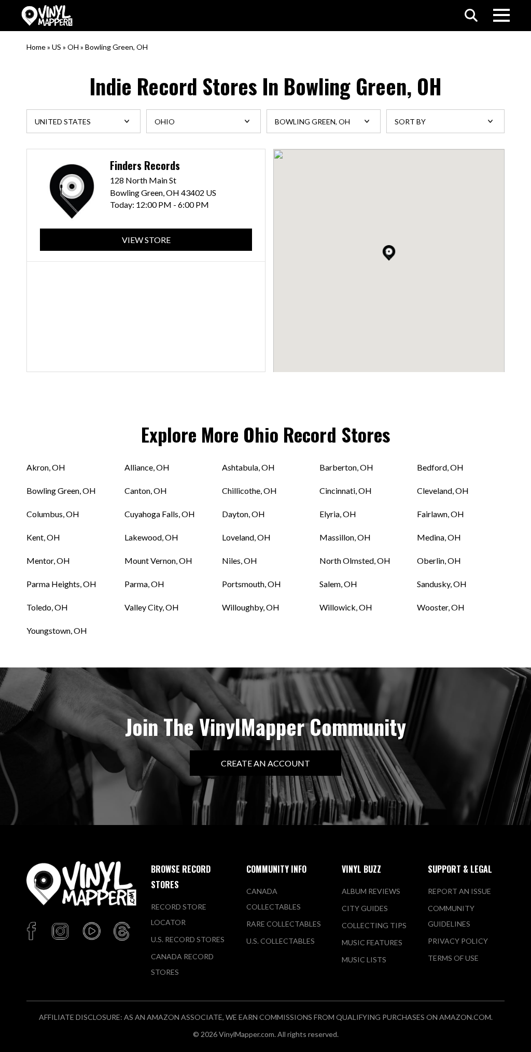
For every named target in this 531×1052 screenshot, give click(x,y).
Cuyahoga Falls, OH (159, 514)
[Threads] (122, 931)
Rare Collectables (283, 923)
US (56, 46)
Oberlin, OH (439, 560)
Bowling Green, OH (61, 490)
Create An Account (265, 763)
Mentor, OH (48, 560)
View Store (146, 240)
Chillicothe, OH (249, 490)
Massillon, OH (345, 537)
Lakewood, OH (151, 537)
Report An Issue (459, 891)
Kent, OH (43, 537)
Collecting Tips (374, 925)
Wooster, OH (441, 607)
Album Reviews (371, 891)
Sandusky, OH (442, 584)
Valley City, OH (151, 607)
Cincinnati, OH (345, 490)
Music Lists (364, 959)
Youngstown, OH (56, 630)
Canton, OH (145, 490)
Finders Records (145, 166)
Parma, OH (144, 584)
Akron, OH (45, 467)
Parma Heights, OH (61, 584)
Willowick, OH (345, 607)
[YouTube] (91, 931)
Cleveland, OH (443, 490)
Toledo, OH (47, 607)
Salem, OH (338, 584)
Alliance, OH (147, 467)
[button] (389, 253)
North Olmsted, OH (354, 560)
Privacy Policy (458, 940)
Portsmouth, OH (251, 584)
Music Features (372, 942)
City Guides (365, 908)
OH (73, 46)
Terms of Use (453, 958)
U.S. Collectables (280, 940)
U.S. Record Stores (188, 939)
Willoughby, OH (251, 607)
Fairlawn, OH (440, 514)
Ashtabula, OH (248, 467)
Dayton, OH (243, 514)
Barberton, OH (346, 467)
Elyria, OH (337, 514)
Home (36, 46)
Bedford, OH (440, 467)
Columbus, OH (52, 514)
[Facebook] (32, 931)
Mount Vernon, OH (158, 560)
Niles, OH (239, 560)
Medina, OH (439, 537)
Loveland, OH (246, 537)
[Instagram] (60, 931)
